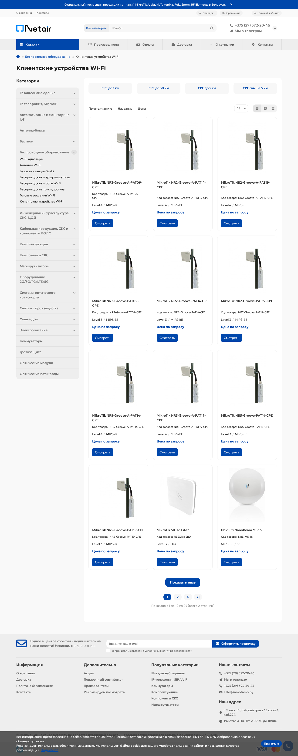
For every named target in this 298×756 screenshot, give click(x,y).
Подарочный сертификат (103, 680)
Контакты (43, 12)
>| (198, 597)
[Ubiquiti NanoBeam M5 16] (247, 495)
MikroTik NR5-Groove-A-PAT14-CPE (116, 417)
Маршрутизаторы (34, 266)
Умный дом (29, 319)
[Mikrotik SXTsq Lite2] (183, 495)
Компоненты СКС (34, 255)
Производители (106, 45)
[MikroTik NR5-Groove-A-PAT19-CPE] (183, 380)
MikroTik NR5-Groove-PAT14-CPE (247, 415)
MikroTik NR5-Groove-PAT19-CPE (118, 530)
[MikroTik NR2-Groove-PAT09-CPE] (118, 266)
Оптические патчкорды (39, 374)
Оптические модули (36, 363)
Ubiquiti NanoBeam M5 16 (241, 530)
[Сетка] (257, 108)
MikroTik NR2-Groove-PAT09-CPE (115, 303)
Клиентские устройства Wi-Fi (41, 201)
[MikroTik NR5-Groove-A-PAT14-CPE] (118, 380)
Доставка (184, 45)
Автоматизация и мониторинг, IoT (45, 117)
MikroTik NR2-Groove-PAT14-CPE (183, 301)
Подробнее (49, 750)
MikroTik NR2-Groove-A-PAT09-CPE (117, 184)
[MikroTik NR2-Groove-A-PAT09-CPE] (118, 147)
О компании (24, 12)
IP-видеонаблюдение (37, 93)
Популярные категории (175, 664)
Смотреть (102, 223)
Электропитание (33, 330)
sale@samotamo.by (238, 692)
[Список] (265, 108)
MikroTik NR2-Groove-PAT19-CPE (247, 301)
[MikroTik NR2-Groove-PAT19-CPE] (247, 266)
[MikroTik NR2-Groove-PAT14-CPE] (183, 266)
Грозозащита (30, 352)
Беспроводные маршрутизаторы (45, 177)
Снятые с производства (39, 308)
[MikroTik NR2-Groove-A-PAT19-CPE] (247, 147)
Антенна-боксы (32, 130)
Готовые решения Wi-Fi (37, 195)
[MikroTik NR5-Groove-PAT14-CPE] (247, 380)
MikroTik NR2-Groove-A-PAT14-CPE (181, 184)
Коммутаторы (31, 341)
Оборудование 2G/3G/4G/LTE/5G (34, 279)
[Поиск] (211, 28)
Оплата (148, 45)
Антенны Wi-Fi (30, 165)
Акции (89, 673)
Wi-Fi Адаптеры (31, 159)
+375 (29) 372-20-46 (252, 25)
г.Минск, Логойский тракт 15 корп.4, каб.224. (251, 712)
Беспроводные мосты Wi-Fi (40, 183)
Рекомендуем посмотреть (104, 692)
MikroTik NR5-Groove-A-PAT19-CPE (181, 417)
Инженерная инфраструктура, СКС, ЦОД (45, 215)
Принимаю (271, 743)
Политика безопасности (34, 686)
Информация (29, 664)
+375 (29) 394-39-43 (239, 686)
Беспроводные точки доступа (42, 189)
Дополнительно (100, 664)
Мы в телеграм (248, 31)
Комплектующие (34, 244)
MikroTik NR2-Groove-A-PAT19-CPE (245, 184)
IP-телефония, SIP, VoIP (38, 104)
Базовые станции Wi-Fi (37, 171)
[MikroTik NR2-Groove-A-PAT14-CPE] (183, 147)
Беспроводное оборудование (47, 57)
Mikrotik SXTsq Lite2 (173, 530)
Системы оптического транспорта (38, 294)
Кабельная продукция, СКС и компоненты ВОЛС (44, 230)
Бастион (26, 141)
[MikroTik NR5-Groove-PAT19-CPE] (118, 495)
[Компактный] (273, 108)
